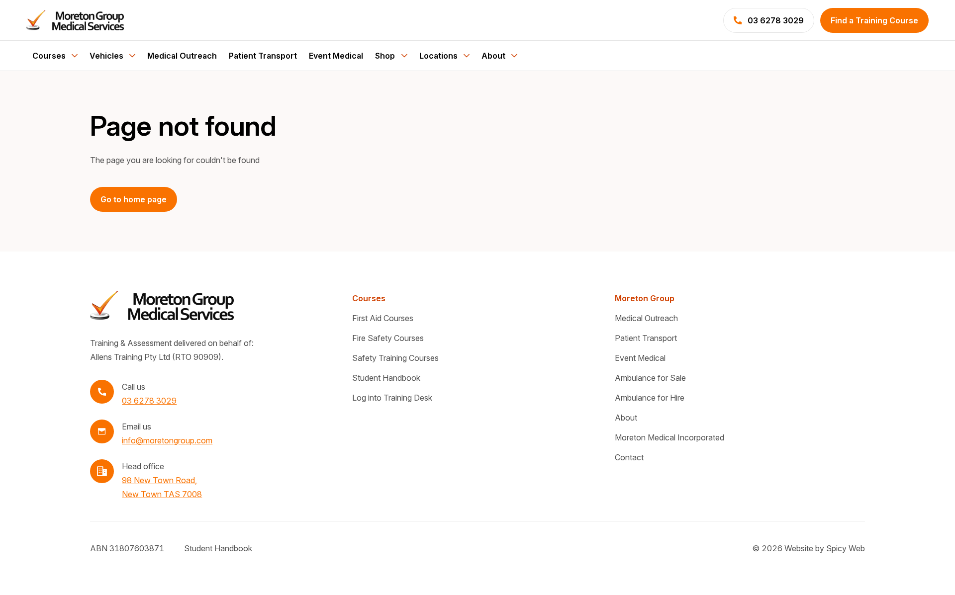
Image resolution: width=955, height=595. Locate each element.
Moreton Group (644, 298)
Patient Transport (263, 56)
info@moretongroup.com (167, 440)
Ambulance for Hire (649, 398)
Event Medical (336, 56)
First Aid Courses (382, 318)
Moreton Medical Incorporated (669, 437)
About (626, 418)
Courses (368, 298)
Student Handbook (386, 378)
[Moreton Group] (162, 306)
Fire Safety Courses (388, 338)
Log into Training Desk (392, 398)
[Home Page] (75, 20)
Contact (629, 457)
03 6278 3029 (149, 401)
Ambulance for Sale (650, 378)
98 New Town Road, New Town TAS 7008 (162, 487)
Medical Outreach (182, 56)
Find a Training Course (874, 20)
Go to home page (133, 199)
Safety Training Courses (395, 358)
